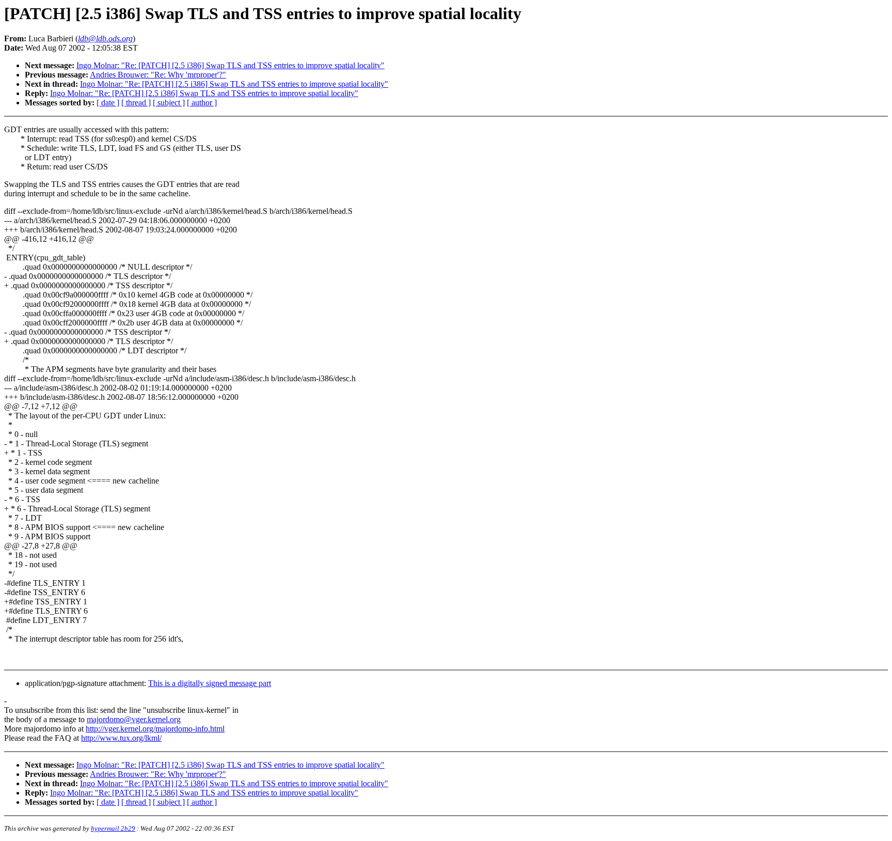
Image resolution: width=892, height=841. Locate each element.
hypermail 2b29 (113, 828)
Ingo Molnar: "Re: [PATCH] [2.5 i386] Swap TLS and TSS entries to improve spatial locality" (230, 65)
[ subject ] (169, 102)
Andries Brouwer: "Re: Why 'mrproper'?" (158, 74)
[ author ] (202, 102)
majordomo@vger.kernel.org (134, 719)
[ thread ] (136, 102)
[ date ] (108, 102)
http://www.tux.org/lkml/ (121, 738)
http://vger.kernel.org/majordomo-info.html (155, 728)
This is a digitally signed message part (209, 683)
